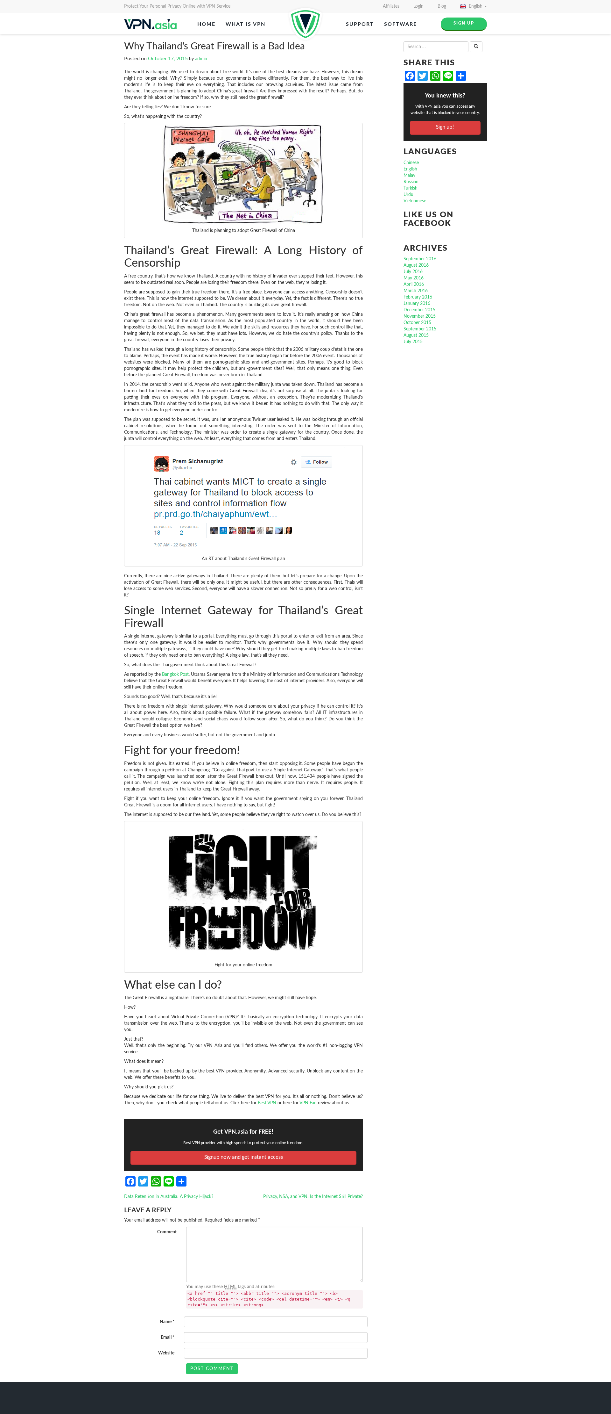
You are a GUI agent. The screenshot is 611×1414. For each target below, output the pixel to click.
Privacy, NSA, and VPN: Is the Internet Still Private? (313, 1196)
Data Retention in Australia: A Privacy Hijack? (168, 1196)
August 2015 (416, 335)
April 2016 (414, 284)
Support (360, 24)
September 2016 (420, 259)
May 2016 (414, 278)
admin (201, 59)
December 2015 (419, 310)
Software (400, 24)
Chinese (411, 163)
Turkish (411, 188)
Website (166, 1353)
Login (418, 6)
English (475, 6)
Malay (409, 175)
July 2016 (413, 272)
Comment (167, 1232)
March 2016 (416, 291)
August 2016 (416, 265)
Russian (411, 182)
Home (206, 24)
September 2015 (420, 329)
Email (167, 1337)
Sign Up (463, 23)
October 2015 (417, 323)
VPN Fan (308, 1103)
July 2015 (413, 342)
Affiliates (391, 6)
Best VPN (267, 1103)
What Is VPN (245, 24)
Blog (442, 6)
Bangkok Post (175, 674)
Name (167, 1322)
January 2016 (417, 303)
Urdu (408, 194)
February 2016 (418, 297)
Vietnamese (415, 201)
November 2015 (420, 316)
